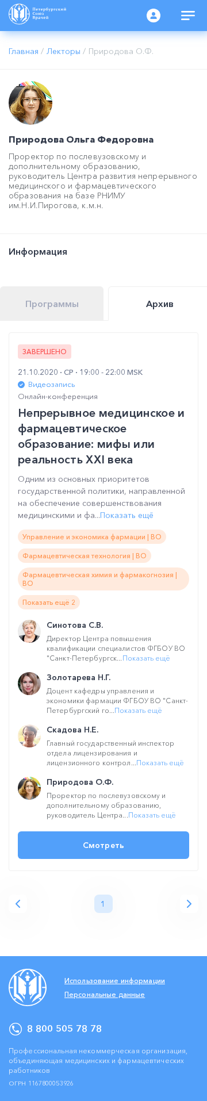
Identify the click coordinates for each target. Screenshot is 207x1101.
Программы (52, 303)
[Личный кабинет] (153, 15)
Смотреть (103, 845)
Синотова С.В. (75, 625)
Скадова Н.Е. (72, 729)
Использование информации (114, 980)
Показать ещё (127, 515)
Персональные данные (104, 994)
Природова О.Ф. (80, 782)
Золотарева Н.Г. (78, 677)
